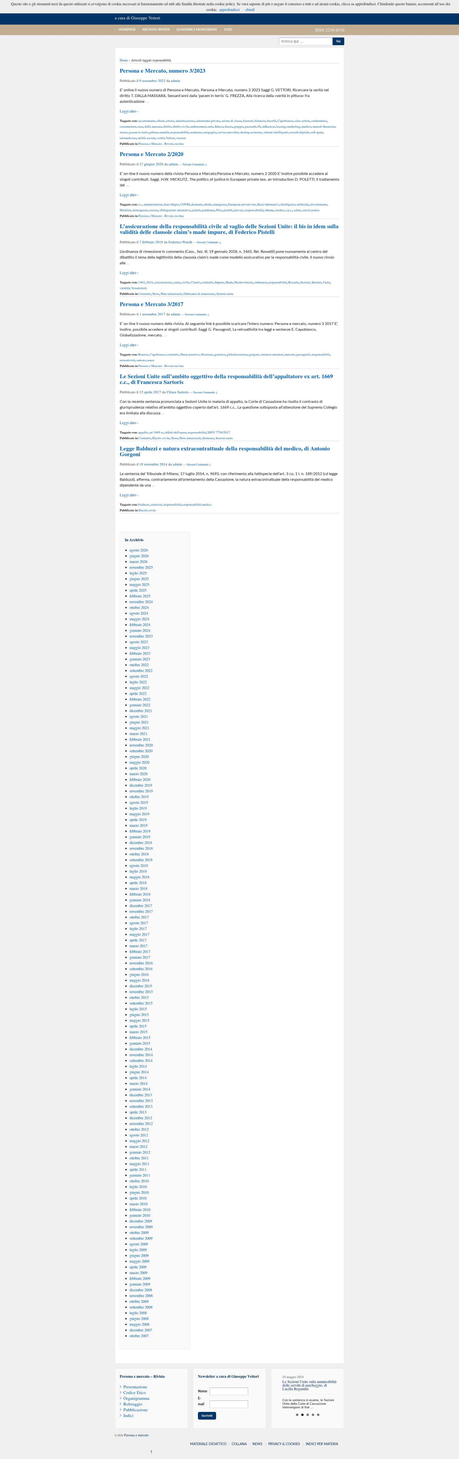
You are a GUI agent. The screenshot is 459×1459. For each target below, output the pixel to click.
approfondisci (229, 9)
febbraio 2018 (140, 894)
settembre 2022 (141, 670)
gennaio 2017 (140, 957)
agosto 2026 (139, 549)
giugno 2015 (139, 1014)
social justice (311, 210)
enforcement (198, 126)
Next (344, 1390)
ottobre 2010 (139, 1180)
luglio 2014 (138, 1066)
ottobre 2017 (139, 916)
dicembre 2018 (141, 842)
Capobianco (285, 121)
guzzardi (250, 126)
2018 (149, 282)
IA (259, 126)
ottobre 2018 (139, 853)
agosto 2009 (139, 1243)
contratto (207, 282)
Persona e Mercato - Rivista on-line (161, 143)
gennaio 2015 (140, 1043)
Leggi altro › (129, 110)
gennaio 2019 (140, 836)
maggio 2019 (139, 813)
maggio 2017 (139, 934)
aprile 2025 (138, 590)
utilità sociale (147, 138)
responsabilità (179, 132)
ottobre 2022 (139, 664)
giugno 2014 (139, 1071)
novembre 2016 (141, 962)
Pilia (219, 210)
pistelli (228, 210)
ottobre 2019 (139, 796)
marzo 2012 (139, 1146)
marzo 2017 (139, 945)
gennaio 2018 (140, 899)
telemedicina (128, 138)
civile (185, 282)
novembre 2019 (141, 790)
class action (302, 121)
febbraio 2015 (140, 1037)
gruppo (238, 126)
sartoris (141, 360)
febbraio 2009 (140, 1278)
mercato (290, 354)
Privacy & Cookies (284, 1444)
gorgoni (254, 354)
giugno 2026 (139, 555)
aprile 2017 (138, 939)
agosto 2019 (139, 802)
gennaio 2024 (140, 630)
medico (306, 126)
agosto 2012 (139, 1134)
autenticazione (185, 121)
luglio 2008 (138, 1312)
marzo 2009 (139, 1272)
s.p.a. (289, 210)
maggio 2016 (139, 980)
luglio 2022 (138, 681)
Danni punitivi (189, 354)
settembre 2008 (141, 1306)
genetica (219, 354)
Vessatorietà (139, 288)
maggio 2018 (139, 876)
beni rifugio (171, 204)
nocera (153, 210)
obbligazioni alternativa (175, 210)
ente (210, 126)
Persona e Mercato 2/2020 (151, 154)
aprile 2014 (138, 1077)
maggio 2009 (139, 1261)
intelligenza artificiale (294, 204)
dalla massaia (153, 126)
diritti (208, 204)
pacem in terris (138, 132)
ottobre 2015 (139, 997)
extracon (156, 504)
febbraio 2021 (140, 739)
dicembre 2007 (141, 1329)
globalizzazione (237, 354)
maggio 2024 (139, 618)
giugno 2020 (139, 756)
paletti (196, 210)
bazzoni (248, 121)
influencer (268, 126)
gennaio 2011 (140, 1175)
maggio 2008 (139, 1324)
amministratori (152, 204)
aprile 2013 (138, 1111)
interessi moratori (272, 354)
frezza (229, 126)
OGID (228, 29)
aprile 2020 (138, 767)
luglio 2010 (138, 1186)
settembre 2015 (141, 1002)
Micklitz (125, 210)
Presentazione (135, 1386)
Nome (202, 1391)
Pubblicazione (135, 1409)
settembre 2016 (141, 968)
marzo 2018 (139, 888)
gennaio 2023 (140, 658)
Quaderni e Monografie (196, 29)
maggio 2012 (139, 1140)
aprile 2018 (138, 882)
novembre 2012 (141, 1123)
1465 (141, 282)
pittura (153, 132)
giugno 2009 (139, 1255)
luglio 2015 (138, 1008)
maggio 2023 (139, 647)
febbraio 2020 (140, 779)
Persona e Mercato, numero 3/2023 (162, 70)
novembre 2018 (141, 848)
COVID (185, 204)
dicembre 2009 (141, 1220)
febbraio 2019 (140, 830)
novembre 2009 (141, 1226)
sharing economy (251, 132)
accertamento (146, 121)
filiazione (207, 354)
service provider (228, 132)
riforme (269, 210)
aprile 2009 (138, 1266)
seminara (196, 132)
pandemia (208, 210)
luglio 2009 (138, 1249)
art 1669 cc (156, 432)
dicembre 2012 (141, 1117)
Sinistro (316, 282)
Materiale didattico (208, 1444)
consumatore (128, 126)
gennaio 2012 (140, 1152)
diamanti (197, 204)
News (155, 294)
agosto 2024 (139, 613)
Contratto (144, 294)
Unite (326, 282)
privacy (239, 210)
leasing (281, 126)
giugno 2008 (139, 1318)
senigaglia (209, 132)
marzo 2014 (139, 1083)
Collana (239, 1444)
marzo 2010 (139, 1203)
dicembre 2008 (141, 1289)
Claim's (195, 282)
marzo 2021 (139, 733)
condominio (319, 121)
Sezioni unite (225, 294)
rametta (164, 132)
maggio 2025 (139, 584)
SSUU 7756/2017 (219, 432)
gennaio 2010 (140, 1215)
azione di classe (231, 121)
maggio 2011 (139, 1163)
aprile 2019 (138, 819)
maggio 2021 (139, 727)
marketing (293, 126)
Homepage (127, 29)
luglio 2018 (138, 871)
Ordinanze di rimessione (199, 294)
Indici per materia (322, 1444)
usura (150, 360)
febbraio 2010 (140, 1209)
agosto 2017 (139, 922)
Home (124, 60)
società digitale (299, 132)
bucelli (271, 121)
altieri (160, 121)
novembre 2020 (141, 744)
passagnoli (303, 354)
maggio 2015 (139, 1020)
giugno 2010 (139, 1192)
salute (297, 210)
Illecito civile (161, 438)
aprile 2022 (138, 693)
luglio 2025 (138, 572)
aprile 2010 (138, 1197)
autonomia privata (208, 121)
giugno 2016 (139, 974)
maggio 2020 (139, 762)
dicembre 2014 (141, 1048)
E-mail (201, 1401)
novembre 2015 (141, 991)
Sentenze (208, 438)
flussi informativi (268, 204)
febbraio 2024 (140, 624)
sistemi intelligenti (276, 132)
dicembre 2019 (141, 785)
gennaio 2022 (140, 704)
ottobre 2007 (139, 1335)
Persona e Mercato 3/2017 (151, 304)
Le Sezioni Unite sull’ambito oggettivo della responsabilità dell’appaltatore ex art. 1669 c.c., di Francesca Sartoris (226, 379)
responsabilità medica (197, 504)
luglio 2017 (138, 928)
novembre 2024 (141, 601)
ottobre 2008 (139, 1301)
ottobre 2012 (139, 1129)
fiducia (219, 126)
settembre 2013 (141, 1106)
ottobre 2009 (139, 1232)
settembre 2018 (141, 859)
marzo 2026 (139, 561)
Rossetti (293, 282)
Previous (271, 1390)
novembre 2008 (141, 1295)
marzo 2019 (139, 825)
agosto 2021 (139, 716)
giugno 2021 (139, 721)
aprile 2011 (138, 1169)
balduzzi (143, 504)
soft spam (317, 132)
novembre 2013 (141, 1100)
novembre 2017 (141, 911)
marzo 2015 (139, 1031)
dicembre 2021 (141, 710)
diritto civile (181, 126)
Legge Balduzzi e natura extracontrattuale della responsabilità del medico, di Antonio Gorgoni (225, 451)
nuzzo (124, 132)
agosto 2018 (139, 865)
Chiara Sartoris (178, 391)
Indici (128, 1415)
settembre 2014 (141, 1060)
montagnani (140, 210)
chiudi (250, 9)
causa (176, 282)
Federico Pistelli (180, 241)
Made (229, 282)
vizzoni (181, 138)
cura (140, 126)
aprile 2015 (138, 1025)
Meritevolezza (243, 282)
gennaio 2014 (140, 1089)
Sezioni (305, 282)
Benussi (143, 354)
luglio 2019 (138, 808)
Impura (219, 282)
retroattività (127, 360)
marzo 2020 (139, 773)
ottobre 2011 (139, 1157)
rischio (279, 210)
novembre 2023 (141, 635)
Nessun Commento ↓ (195, 164)
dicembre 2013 (141, 1094)
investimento (318, 204)
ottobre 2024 (139, 607)
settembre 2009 (141, 1238)
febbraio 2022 (140, 699)
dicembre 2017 (141, 905)
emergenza (220, 204)
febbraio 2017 (140, 951)
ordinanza (260, 282)
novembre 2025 (141, 567)
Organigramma (136, 1398)
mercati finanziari (324, 126)
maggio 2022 (139, 687)
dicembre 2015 (141, 985)
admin (175, 80)
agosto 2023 (139, 641)
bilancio (260, 121)
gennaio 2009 (140, 1283)
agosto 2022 (139, 676)
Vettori (170, 138)
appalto (143, 432)
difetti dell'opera (175, 432)
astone (170, 121)
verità (160, 138)
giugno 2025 (139, 578)
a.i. (140, 204)
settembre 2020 (141, 750)
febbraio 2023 (140, 653)
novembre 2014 (141, 1054)
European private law (242, 204)
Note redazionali (171, 294)
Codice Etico (134, 1392)
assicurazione (163, 282)
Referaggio (132, 1404)
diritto (167, 126)
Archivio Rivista (156, 29)
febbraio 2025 (140, 595)
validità (125, 288)
